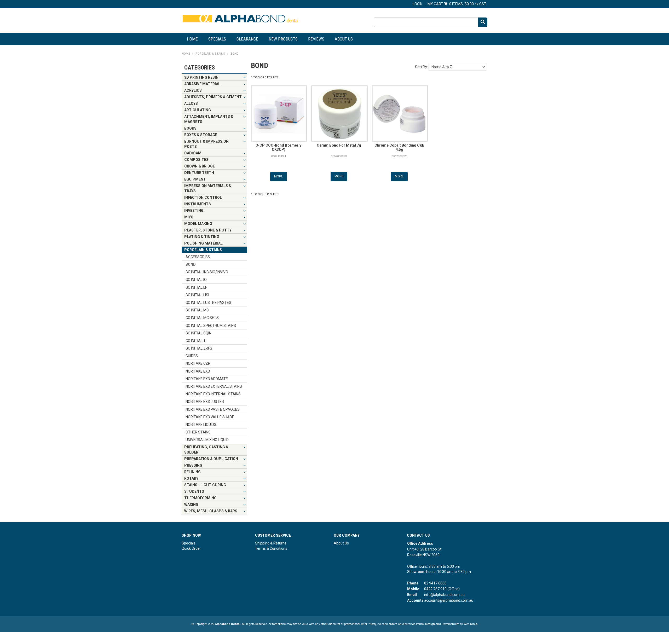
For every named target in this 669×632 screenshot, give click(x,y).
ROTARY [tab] (191, 478)
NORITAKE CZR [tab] (198, 363)
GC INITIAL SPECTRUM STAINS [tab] (211, 325)
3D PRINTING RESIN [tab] (201, 77)
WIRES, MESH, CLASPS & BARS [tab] (210, 511)
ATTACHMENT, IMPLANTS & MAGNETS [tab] (208, 119)
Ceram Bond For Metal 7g (339, 145)
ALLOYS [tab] (191, 103)
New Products (283, 39)
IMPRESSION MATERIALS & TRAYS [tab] (207, 188)
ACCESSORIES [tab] (198, 257)
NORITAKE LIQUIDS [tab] (201, 424)
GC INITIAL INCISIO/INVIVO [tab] (207, 272)
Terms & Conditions (271, 548)
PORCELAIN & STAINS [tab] (203, 250)
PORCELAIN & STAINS (210, 53)
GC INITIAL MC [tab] (197, 310)
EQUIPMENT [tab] (195, 179)
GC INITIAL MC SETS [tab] (202, 318)
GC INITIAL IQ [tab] (196, 279)
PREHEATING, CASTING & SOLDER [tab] (206, 449)
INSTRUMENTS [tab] (197, 204)
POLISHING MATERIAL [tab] (203, 243)
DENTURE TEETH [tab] (199, 173)
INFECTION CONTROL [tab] (203, 197)
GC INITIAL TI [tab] (196, 341)
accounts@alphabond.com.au (448, 600)
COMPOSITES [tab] (196, 160)
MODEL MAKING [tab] (198, 224)
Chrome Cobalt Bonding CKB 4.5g (399, 147)
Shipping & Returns (270, 543)
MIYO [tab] (188, 217)
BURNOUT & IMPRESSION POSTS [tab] (206, 144)
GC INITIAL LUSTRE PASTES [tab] (208, 302)
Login (418, 4)
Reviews (316, 39)
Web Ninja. (471, 624)
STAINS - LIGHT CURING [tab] (205, 485)
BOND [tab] (191, 264)
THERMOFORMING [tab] (200, 498)
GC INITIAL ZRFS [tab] (199, 348)
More (278, 176)
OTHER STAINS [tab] (198, 432)
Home (192, 39)
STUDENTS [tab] (194, 491)
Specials (217, 39)
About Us (344, 39)
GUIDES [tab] (192, 356)
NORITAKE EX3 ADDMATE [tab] (207, 379)
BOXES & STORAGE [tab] (200, 135)
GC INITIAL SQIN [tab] (198, 333)
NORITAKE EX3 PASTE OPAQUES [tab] (213, 409)
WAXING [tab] (191, 504)
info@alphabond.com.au (444, 595)
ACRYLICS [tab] (193, 90)
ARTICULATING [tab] (197, 110)
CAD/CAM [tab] (192, 153)
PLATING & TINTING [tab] (201, 237)
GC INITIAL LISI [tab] (197, 295)
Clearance (247, 39)
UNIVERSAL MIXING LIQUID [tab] (207, 440)
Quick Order (191, 548)
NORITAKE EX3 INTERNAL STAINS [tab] (213, 394)
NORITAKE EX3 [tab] (198, 371)
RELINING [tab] (192, 472)
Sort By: (421, 67)
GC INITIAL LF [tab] (196, 287)
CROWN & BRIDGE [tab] (199, 166)
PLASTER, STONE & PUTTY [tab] (208, 230)
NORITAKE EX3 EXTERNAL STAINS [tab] (214, 386)
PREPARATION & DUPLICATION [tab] (211, 459)
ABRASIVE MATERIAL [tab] (202, 84)
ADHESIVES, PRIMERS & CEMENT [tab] (213, 97)
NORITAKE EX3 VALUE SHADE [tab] (210, 417)
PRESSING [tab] (193, 465)
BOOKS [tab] (190, 128)
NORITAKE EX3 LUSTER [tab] (205, 401)
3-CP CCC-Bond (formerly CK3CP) (278, 147)
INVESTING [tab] (194, 210)
